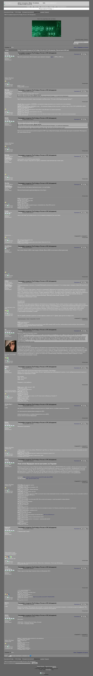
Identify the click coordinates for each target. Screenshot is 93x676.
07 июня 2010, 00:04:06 (23, 115)
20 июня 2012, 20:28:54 (23, 595)
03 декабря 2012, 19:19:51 (23, 454)
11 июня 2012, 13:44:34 (23, 490)
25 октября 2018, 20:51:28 (23, 642)
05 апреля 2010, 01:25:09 (23, 86)
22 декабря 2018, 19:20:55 (23, 647)
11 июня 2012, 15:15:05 (23, 500)
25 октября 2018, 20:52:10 (23, 644)
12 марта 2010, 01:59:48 (23, 201)
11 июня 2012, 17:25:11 (23, 513)
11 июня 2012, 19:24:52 (23, 515)
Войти (41, 3)
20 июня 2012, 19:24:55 (23, 591)
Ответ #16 (20, 616)
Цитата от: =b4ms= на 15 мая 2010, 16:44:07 (27, 333)
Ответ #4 (20, 184)
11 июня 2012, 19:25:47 (23, 517)
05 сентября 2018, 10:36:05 (24, 639)
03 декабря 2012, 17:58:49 (23, 452)
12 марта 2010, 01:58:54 (23, 199)
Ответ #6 (20, 247)
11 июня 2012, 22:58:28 (23, 522)
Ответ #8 (20, 330)
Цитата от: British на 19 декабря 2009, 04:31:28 (28, 93)
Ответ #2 (20, 119)
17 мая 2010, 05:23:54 (22, 390)
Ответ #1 (20, 91)
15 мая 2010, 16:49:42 (22, 323)
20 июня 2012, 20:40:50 (23, 597)
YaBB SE (54, 667)
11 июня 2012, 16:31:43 (23, 509)
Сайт (32, 6)
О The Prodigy (18, 12)
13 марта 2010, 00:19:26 (23, 206)
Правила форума (41, 666)
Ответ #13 (20, 528)
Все (13, 47)
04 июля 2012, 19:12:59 (23, 401)
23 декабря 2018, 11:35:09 (23, 649)
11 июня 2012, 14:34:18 (23, 498)
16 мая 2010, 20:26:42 (22, 388)
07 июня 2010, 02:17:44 (23, 392)
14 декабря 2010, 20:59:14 (23, 399)
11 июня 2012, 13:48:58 (23, 492)
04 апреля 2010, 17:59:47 (23, 105)
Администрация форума (50, 666)
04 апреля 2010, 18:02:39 (23, 108)
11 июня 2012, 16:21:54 (23, 506)
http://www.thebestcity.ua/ (49, 514)
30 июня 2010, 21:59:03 (23, 208)
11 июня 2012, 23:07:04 (23, 524)
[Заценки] (7, 58)
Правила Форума (44, 6)
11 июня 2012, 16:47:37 (23, 511)
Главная (28, 6)
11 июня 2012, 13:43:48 (23, 486)
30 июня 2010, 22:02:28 (23, 326)
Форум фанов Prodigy (8, 12)
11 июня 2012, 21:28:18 (23, 520)
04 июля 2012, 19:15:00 (23, 564)
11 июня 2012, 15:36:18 (23, 502)
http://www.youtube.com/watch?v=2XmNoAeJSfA (43, 596)
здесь (52, 57)
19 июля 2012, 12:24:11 (23, 600)
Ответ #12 (20, 460)
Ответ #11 (20, 423)
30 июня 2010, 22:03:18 (23, 394)
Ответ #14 (20, 568)
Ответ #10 (20, 405)
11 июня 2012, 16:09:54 (23, 504)
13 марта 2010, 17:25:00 (23, 243)
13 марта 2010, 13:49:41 (23, 240)
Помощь (51, 6)
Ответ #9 (20, 368)
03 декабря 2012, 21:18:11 (23, 456)
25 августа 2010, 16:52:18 (23, 397)
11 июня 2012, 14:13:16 (23, 495)
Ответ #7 (20, 282)
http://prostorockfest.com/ (32, 478)
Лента (35, 6)
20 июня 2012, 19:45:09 (23, 593)
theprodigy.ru (48, 669)
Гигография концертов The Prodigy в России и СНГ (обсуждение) (21, 14)
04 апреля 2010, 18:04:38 (23, 110)
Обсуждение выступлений (28, 12)
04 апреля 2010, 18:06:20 (23, 112)
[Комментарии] (8, 59)
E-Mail (6, 407)
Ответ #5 (20, 212)
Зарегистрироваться (50, 3)
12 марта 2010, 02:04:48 (23, 203)
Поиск (39, 6)
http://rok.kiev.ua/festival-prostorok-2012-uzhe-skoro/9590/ (38, 477)
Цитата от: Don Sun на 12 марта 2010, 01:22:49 (28, 121)
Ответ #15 (20, 604)
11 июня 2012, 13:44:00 (23, 488)
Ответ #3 (20, 156)
